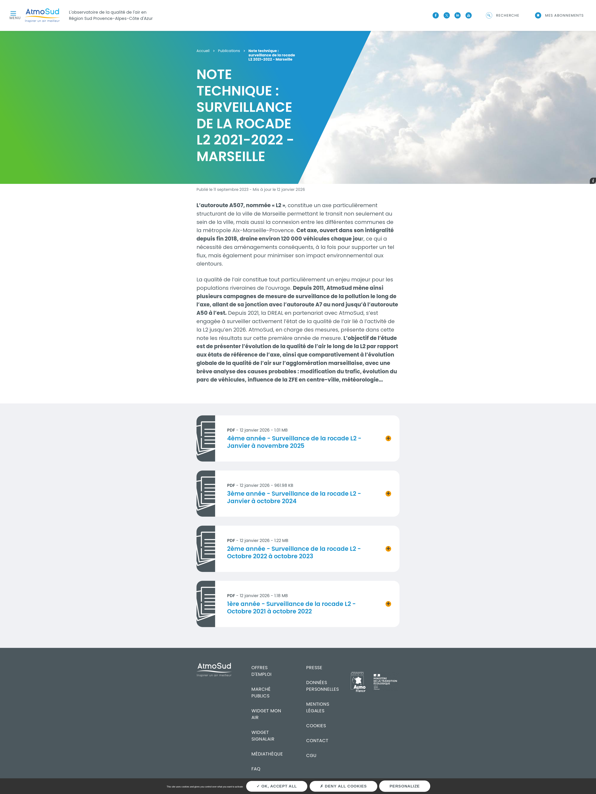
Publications (229, 51)
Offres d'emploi (261, 670)
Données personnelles (322, 685)
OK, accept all (278, 786)
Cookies (316, 726)
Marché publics (261, 692)
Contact (317, 740)
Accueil (203, 51)
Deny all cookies (345, 786)
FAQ (255, 769)
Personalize (405, 786)
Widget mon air (266, 714)
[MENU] (13, 13)
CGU (311, 755)
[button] (502, 15)
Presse (314, 667)
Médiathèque (267, 754)
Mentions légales (318, 707)
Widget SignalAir (263, 735)
